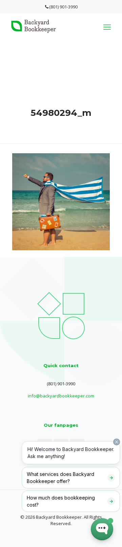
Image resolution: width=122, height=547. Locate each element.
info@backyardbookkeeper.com (61, 396)
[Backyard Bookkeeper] (33, 31)
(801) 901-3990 (63, 7)
